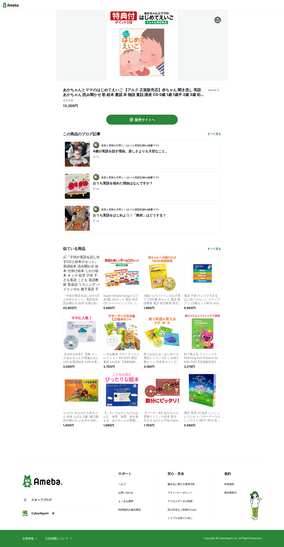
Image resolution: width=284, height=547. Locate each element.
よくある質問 (125, 501)
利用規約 (229, 484)
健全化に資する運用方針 (181, 484)
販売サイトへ (145, 120)
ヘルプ (122, 484)
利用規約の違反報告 (129, 509)
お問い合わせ (125, 492)
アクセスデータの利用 (180, 501)
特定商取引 (230, 492)
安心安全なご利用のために (183, 509)
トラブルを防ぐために (180, 518)
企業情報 (28, 538)
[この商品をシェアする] (217, 20)
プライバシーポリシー (180, 492)
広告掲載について (56, 538)
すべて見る (214, 133)
